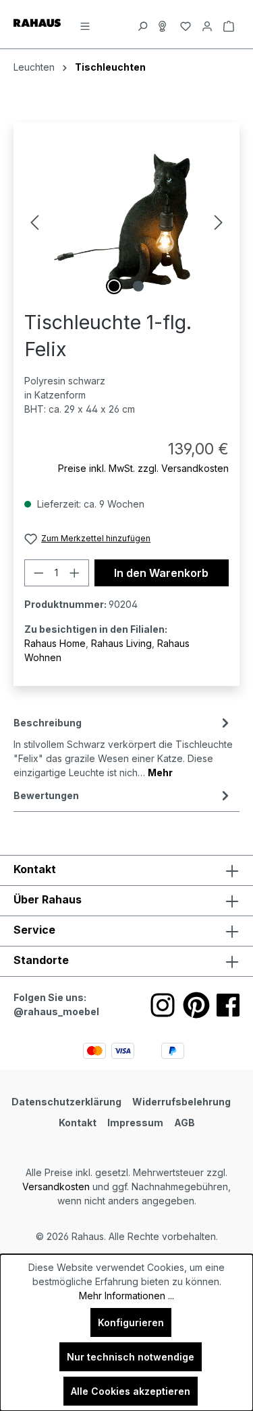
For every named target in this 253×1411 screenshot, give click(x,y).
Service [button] (34, 929)
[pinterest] (196, 1005)
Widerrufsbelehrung (181, 1101)
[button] (126, 961)
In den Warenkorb (161, 573)
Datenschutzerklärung (66, 1101)
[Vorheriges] (34, 222)
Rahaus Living (121, 643)
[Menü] (85, 24)
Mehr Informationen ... (126, 1295)
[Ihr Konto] (207, 24)
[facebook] (228, 1005)
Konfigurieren (131, 1322)
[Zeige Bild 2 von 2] (138, 286)
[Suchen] (142, 24)
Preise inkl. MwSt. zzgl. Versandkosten (143, 468)
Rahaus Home (55, 643)
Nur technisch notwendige (130, 1357)
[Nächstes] (218, 222)
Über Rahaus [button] (47, 899)
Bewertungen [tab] (46, 795)
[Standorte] (164, 24)
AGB (184, 1122)
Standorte (41, 960)
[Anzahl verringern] (38, 572)
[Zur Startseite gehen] (37, 22)
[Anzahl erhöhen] (75, 572)
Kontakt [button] (34, 869)
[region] (126, 222)
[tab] (123, 746)
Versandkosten (56, 1186)
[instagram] (162, 1005)
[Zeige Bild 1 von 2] (114, 286)
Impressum (135, 1122)
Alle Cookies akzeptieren (130, 1391)
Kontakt (77, 1122)
